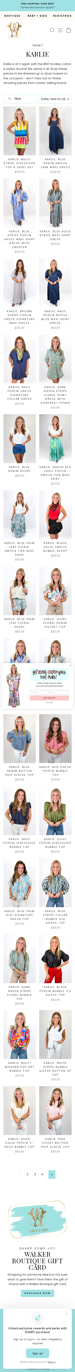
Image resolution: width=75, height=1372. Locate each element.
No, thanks (49, 702)
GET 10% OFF (49, 698)
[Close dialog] (70, 665)
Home (37, 45)
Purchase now (37, 1293)
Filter (17, 98)
